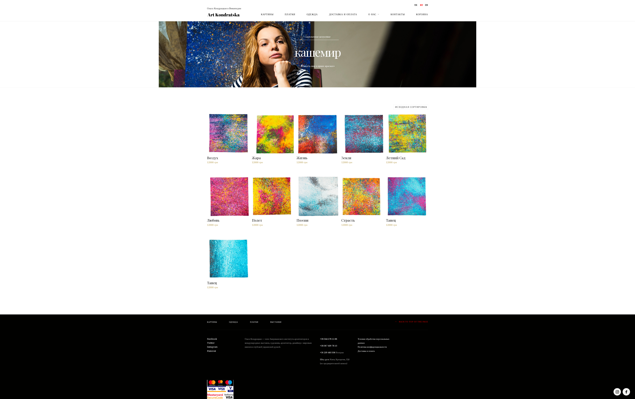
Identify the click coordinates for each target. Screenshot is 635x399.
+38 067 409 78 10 (328, 346)
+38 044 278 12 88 (328, 339)
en (426, 5)
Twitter (211, 343)
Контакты (398, 14)
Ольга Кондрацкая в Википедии (224, 8)
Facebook (212, 339)
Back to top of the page (413, 322)
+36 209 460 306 (327, 352)
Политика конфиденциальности (372, 347)
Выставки (275, 322)
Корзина (422, 14)
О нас (372, 14)
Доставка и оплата (343, 14)
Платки (290, 14)
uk (415, 5)
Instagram (212, 347)
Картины (267, 14)
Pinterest (211, 351)
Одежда (312, 14)
